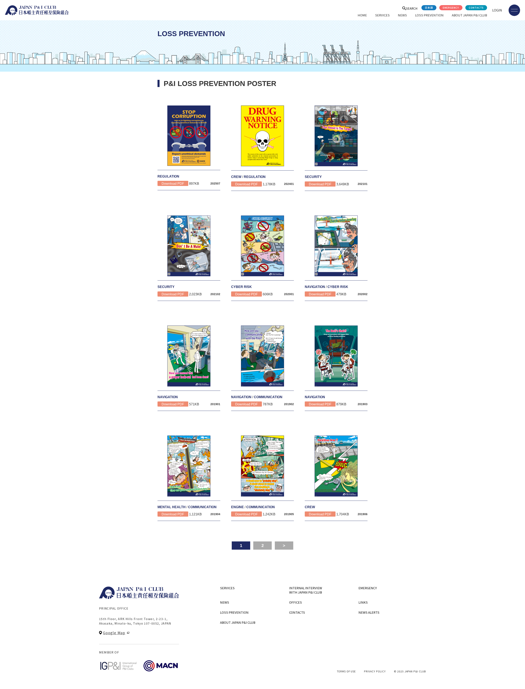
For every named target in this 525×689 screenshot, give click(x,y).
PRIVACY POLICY (375, 671)
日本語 (429, 7)
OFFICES (295, 602)
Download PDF (173, 183)
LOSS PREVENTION (429, 15)
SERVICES (382, 15)
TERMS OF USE (346, 671)
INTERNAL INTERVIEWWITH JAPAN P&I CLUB (305, 590)
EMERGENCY (451, 7)
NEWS (402, 15)
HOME (362, 15)
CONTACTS (476, 7)
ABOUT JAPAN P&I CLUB (469, 15)
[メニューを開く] (514, 10)
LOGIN (497, 10)
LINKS (363, 602)
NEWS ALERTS (368, 612)
